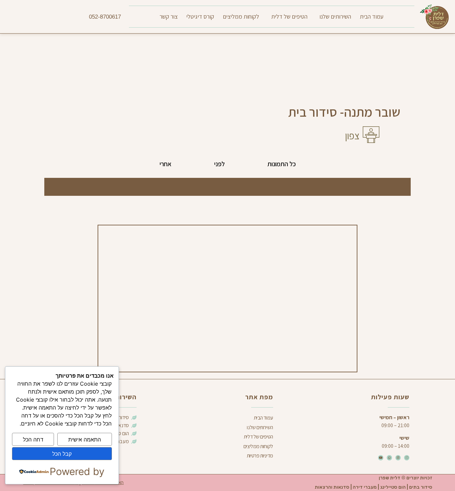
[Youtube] (380, 457)
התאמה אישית (84, 439)
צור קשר (169, 16)
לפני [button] (219, 164)
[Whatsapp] (389, 457)
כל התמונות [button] (281, 164)
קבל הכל (62, 453)
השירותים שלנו (335, 16)
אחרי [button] (166, 164)
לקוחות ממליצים (241, 16)
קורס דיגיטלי (200, 16)
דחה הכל (33, 439)
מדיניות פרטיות (260, 455)
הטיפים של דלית (289, 16)
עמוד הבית (371, 16)
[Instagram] (398, 457)
